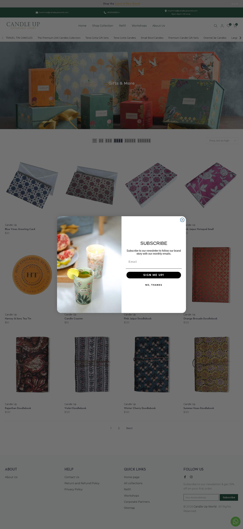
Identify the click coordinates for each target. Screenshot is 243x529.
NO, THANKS (153, 285)
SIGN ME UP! (153, 275)
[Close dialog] (182, 220)
